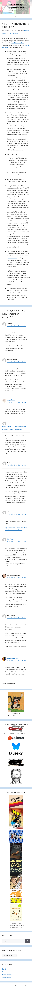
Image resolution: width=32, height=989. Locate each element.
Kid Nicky (10, 539)
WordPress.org (6, 977)
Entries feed (5, 972)
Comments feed (7, 975)
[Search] (27, 941)
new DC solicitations (17, 43)
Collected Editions (12, 658)
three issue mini (12, 258)
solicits (4, 33)
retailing (26, 30)
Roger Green (11, 400)
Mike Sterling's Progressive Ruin (16, 6)
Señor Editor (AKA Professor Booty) (14, 426)
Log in (4, 969)
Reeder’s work (22, 124)
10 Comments (14, 33)
